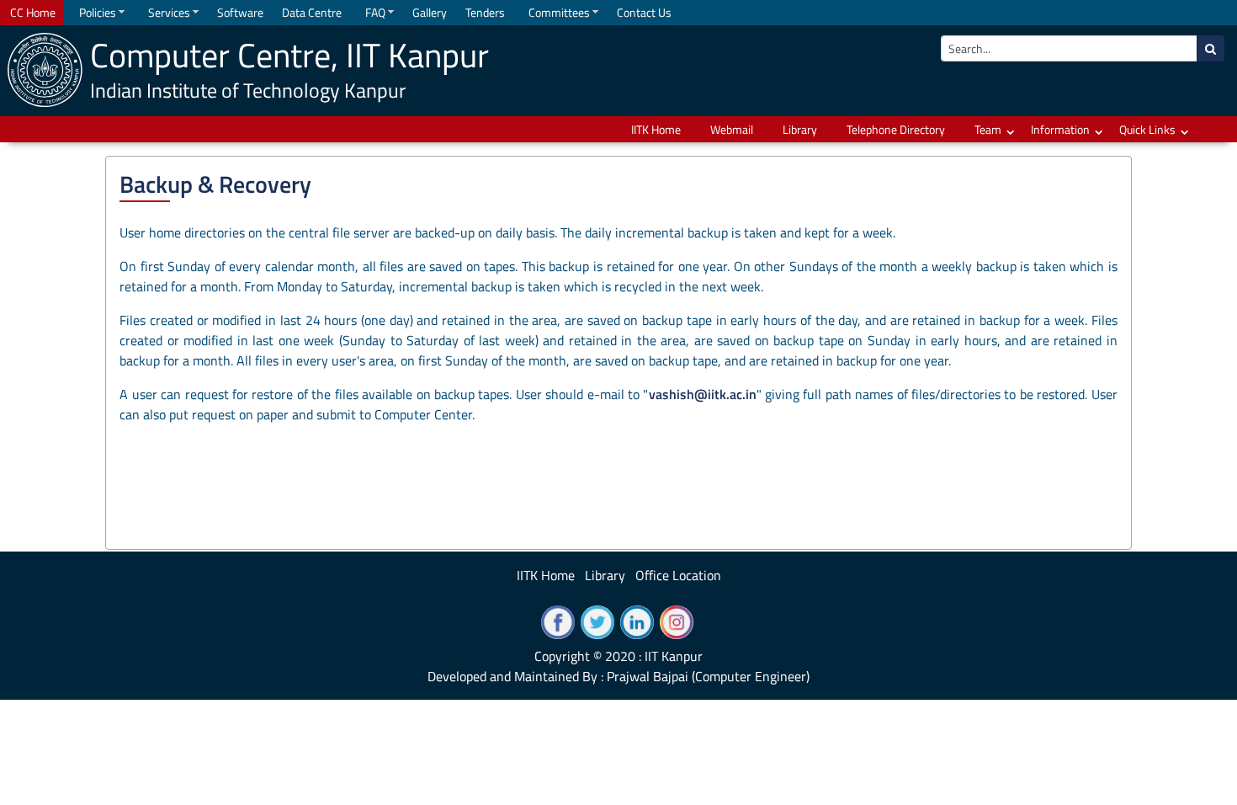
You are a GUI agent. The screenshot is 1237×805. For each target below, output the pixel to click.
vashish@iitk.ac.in (703, 394)
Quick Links (1147, 129)
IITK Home (656, 129)
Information (1060, 129)
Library (800, 129)
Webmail (731, 129)
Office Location (678, 575)
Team (987, 129)
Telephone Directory (896, 129)
